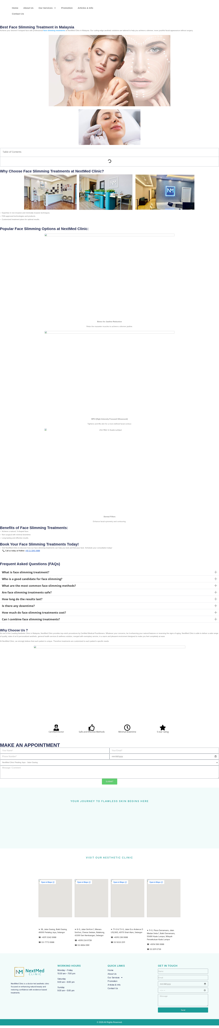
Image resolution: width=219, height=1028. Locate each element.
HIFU (93, 419)
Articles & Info (85, 8)
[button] (109, 572)
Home (15, 8)
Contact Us (18, 14)
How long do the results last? (22, 599)
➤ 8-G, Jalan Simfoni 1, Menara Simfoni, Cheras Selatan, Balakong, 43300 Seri (90, 932)
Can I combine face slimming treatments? (31, 619)
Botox (99, 322)
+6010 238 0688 (121, 937)
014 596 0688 (158, 944)
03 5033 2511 (119, 942)
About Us (28, 8)
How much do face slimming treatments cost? (34, 612)
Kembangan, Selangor (94, 935)
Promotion (67, 8)
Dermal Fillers (109, 517)
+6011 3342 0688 (48, 937)
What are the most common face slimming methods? (39, 585)
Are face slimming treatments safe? (27, 592)
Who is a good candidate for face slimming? (32, 579)
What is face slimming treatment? (25, 572)
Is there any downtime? (18, 606)
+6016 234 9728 (85, 940)
